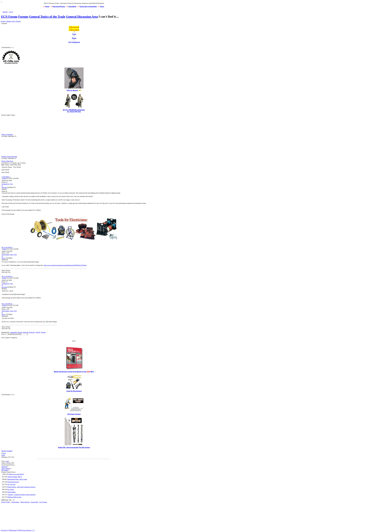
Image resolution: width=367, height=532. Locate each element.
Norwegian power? (13, 482)
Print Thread (5, 170)
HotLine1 (32, 332)
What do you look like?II (16, 474)
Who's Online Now (7, 161)
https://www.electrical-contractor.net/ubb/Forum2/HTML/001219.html (65, 265)
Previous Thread (7, 167)
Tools (74, 34)
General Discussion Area (82, 16)
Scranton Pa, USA (7, 184)
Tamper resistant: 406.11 (14, 477)
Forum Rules (15, 502)
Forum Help (34, 502)
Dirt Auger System (74, 414)
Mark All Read (25, 502)
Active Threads (16, 21)
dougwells (14, 332)
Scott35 (38, 332)
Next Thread (17, 167)
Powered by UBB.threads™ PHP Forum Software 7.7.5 (18, 530)
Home (47, 6)
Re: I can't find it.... (7, 247)
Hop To (3, 334)
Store (102, 6)
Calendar (8, 21)
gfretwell (25, 332)
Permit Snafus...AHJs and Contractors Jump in (21, 487)
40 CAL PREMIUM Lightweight (74, 110)
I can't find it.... (6, 177)
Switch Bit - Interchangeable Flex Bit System (74, 447)
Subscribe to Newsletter (88, 6)
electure (19, 332)
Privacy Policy (5, 502)
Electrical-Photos (59, 6)
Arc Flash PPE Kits (74, 111)
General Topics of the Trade (47, 16)
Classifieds (72, 6)
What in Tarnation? (7, 134)
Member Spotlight (6, 451)
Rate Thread (5, 172)
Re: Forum (10, 489)
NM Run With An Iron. (14, 497)
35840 (4, 249)
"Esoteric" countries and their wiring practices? (21, 494)
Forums (23, 16)
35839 (4, 178)
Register (5, 12)
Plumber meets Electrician (9, 156)
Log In (11, 12)
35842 (4, 305)
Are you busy (11, 484)
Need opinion (11, 492)
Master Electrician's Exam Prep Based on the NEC (74, 371)
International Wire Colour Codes (17, 479)
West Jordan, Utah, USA (9, 254)
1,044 (7, 461)
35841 (4, 278)
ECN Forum (9, 16)
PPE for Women (72, 90)
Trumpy (43, 332)
